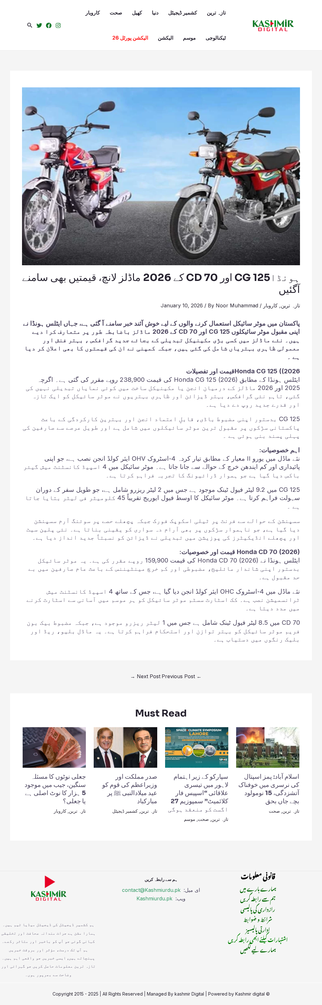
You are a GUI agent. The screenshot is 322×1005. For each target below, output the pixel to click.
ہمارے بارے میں (258, 888)
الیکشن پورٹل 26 (130, 38)
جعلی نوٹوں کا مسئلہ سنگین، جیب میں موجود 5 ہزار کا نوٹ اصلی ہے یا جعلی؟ (55, 789)
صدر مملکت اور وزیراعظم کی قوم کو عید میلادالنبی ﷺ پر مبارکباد (129, 789)
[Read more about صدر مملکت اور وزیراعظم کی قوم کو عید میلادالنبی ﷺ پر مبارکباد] (125, 747)
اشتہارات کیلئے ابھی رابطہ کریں (258, 939)
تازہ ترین (216, 12)
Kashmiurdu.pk (154, 898)
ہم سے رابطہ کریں (257, 898)
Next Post (145, 676)
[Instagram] (58, 25)
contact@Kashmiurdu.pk (151, 890)
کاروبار (93, 12)
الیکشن (165, 38)
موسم (189, 38)
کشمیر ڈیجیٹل (182, 12)
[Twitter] (39, 25)
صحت (116, 12)
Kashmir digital (250, 994)
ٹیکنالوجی (216, 38)
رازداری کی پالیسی (258, 908)
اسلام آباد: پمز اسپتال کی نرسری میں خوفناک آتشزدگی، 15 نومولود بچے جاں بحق (268, 789)
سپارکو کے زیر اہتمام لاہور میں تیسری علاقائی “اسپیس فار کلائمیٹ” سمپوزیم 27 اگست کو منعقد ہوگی (198, 793)
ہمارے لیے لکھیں (258, 949)
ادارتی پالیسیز (258, 929)
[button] (30, 25)
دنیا (155, 12)
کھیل (137, 12)
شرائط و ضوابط (257, 918)
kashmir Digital (189, 994)
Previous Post (182, 676)
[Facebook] (49, 25)
